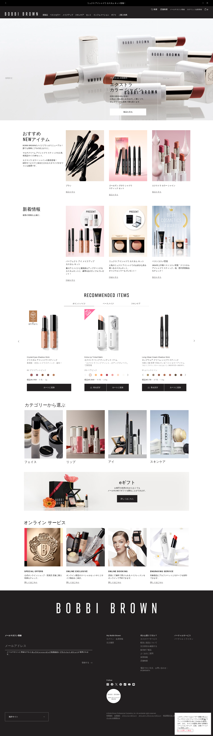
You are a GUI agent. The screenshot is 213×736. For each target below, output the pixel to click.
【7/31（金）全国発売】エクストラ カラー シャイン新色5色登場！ (106, 3)
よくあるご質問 (146, 653)
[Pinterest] (120, 684)
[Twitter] (116, 684)
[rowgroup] (106, 69)
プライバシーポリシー (129, 716)
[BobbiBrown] (21, 13)
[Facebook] (112, 684)
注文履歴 (110, 642)
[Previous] (6, 3)
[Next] (203, 3)
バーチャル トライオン (183, 639)
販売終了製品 (145, 650)
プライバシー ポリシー (69, 652)
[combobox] (27, 716)
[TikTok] (125, 684)
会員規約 (117, 716)
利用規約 (109, 716)
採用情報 (144, 657)
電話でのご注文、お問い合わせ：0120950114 (154, 669)
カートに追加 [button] (49, 387)
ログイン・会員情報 (114, 639)
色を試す (97, 387)
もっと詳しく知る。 (185, 730)
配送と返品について (148, 642)
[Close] (207, 3)
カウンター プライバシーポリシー (150, 716)
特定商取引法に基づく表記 (172, 716)
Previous (19, 341)
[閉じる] (205, 719)
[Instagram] (107, 684)
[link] (206, 9)
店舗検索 (164, 9)
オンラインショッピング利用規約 (45, 652)
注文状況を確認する (148, 646)
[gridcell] (31, 375)
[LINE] (133, 684)
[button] (101, 15)
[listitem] (49, 350)
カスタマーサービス (148, 639)
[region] (193, 724)
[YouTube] (129, 684)
